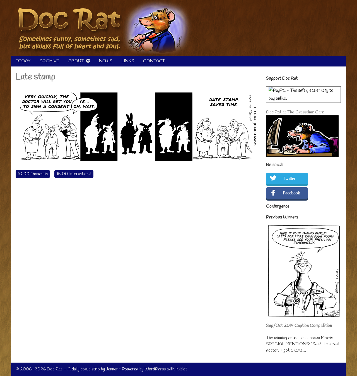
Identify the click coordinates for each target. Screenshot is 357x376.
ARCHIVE (49, 61)
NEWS (105, 61)
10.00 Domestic (33, 174)
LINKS (127, 61)
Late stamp (35, 77)
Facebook (291, 193)
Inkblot (181, 369)
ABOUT (76, 61)
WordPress (155, 369)
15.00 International (74, 174)
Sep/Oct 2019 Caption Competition (299, 326)
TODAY (23, 61)
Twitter (289, 178)
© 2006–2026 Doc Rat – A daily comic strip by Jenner (67, 369)
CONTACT (154, 61)
